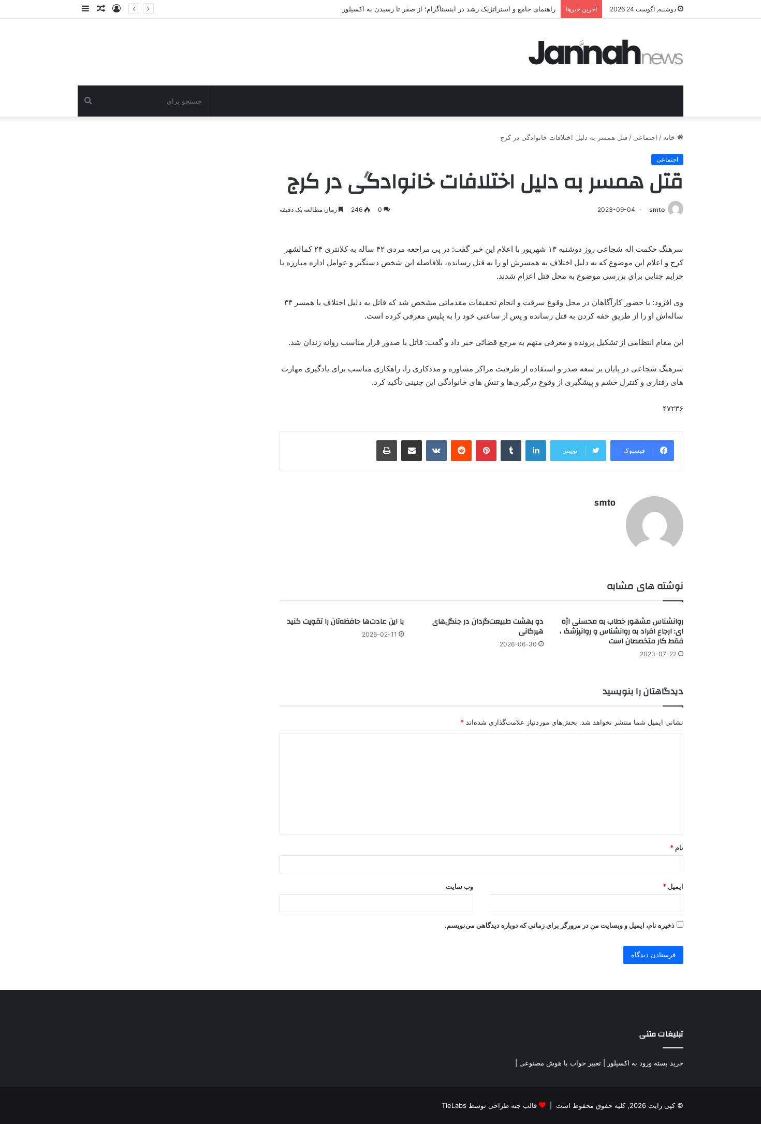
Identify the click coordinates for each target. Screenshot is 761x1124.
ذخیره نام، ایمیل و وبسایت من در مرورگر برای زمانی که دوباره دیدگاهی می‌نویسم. (560, 925)
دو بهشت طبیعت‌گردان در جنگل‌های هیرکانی (488, 626)
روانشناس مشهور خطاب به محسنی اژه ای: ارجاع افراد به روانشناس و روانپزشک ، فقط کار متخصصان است (621, 631)
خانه (670, 137)
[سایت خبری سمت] (606, 52)
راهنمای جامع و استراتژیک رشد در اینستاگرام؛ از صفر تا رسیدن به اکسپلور (448, 9)
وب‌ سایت (459, 886)
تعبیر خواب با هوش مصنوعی (560, 1063)
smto (657, 209)
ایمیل (673, 886)
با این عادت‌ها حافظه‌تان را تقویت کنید (345, 621)
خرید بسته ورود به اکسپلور (645, 1063)
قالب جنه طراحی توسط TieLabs (489, 1105)
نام (676, 847)
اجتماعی (645, 137)
